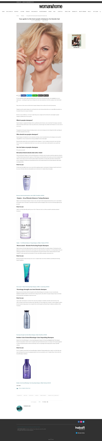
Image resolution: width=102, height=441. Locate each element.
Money (50, 11)
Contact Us (27, 427)
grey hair (25, 395)
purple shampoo (43, 395)
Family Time (67, 11)
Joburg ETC (74, 11)
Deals (89, 11)
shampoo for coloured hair (53, 395)
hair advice (31, 395)
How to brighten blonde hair (24, 388)
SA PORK (22, 11)
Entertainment (43, 11)
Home (3, 11)
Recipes (16, 11)
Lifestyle (60, 11)
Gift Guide (95, 11)
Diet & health (9, 11)
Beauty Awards (82, 11)
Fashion (28, 11)
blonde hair (19, 395)
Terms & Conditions (20, 427)
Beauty (22, 15)
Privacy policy (31, 427)
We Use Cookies (37, 427)
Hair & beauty (34, 11)
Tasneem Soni (37, 20)
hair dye (36, 395)
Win (54, 11)
